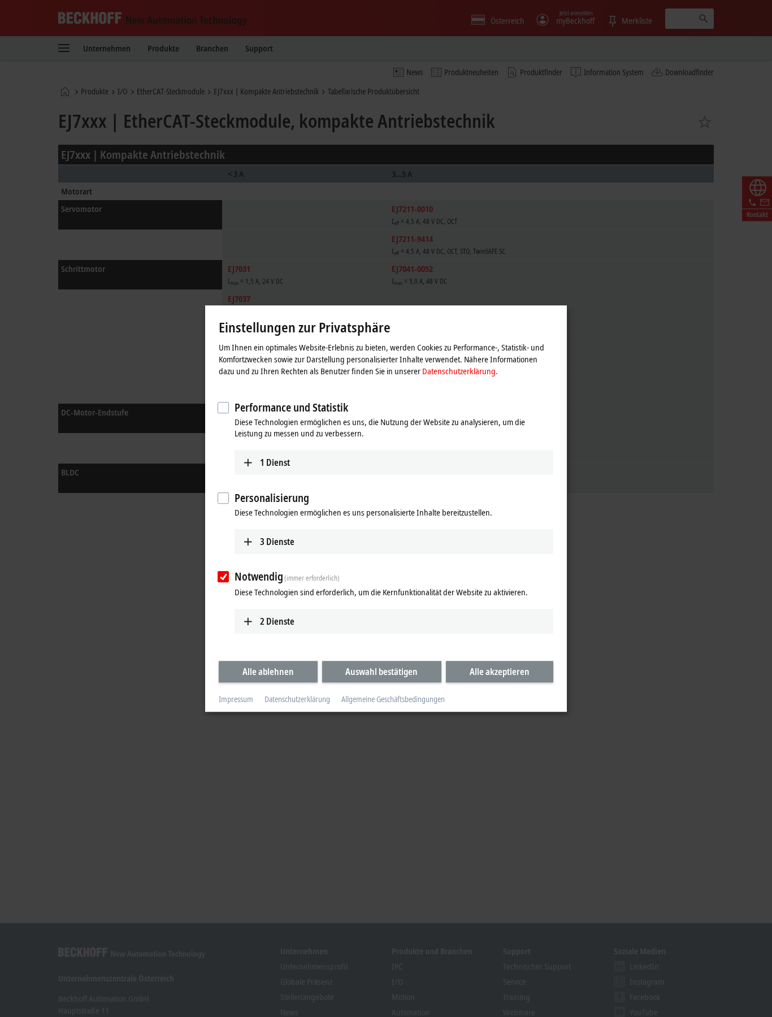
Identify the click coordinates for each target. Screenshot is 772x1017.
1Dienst (275, 462)
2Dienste (277, 621)
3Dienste (277, 541)
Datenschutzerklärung (297, 699)
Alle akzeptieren (500, 671)
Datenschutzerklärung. (460, 370)
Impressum (236, 699)
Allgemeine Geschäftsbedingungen (393, 699)
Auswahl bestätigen (381, 671)
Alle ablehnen (268, 671)
